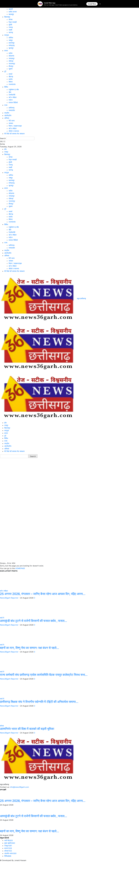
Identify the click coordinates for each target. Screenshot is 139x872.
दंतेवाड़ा (11, 61)
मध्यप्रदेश (12, 110)
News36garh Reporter (9, 598)
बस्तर (6, 51)
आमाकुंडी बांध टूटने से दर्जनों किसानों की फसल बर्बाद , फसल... (33, 621)
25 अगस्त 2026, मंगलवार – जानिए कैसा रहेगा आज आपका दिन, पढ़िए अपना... (42, 594)
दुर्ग (5, 71)
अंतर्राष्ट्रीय (7, 115)
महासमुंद (11, 14)
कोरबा (10, 19)
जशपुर (11, 40)
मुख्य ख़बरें (9, 843)
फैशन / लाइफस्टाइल (15, 126)
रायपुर (6, 152)
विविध (6, 87)
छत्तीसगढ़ (11, 108)
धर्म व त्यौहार (13, 97)
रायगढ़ (11, 27)
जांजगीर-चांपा (10, 853)
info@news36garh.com (19, 787)
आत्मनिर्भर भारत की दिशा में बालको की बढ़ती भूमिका (27, 729)
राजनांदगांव (12, 84)
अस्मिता (6, 118)
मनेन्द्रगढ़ (12, 45)
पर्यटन (10, 100)
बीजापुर (11, 66)
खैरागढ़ (11, 76)
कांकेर (10, 53)
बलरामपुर (11, 43)
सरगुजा (6, 35)
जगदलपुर (11, 58)
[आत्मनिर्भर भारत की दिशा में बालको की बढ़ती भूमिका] (16, 715)
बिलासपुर (7, 17)
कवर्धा (10, 74)
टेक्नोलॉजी (12, 95)
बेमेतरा (11, 82)
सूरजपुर (11, 48)
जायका (11, 123)
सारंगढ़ (11, 32)
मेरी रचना (12, 121)
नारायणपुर (12, 63)
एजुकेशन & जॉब (14, 89)
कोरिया (11, 38)
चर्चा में (2, 618)
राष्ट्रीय (6, 113)
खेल (10, 92)
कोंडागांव (11, 56)
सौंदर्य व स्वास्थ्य (14, 131)
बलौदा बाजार (13, 12)
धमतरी (11, 9)
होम (5, 149)
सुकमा (10, 69)
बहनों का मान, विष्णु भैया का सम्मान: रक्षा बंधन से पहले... (29, 648)
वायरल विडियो (13, 102)
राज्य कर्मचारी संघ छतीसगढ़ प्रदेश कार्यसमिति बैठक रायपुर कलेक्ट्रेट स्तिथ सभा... (44, 675)
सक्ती (10, 30)
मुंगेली (10, 25)
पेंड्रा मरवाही (13, 22)
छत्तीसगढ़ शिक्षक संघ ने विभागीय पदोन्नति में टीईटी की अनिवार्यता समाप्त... (39, 702)
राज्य (5, 105)
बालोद (10, 79)
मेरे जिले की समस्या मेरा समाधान (14, 134)
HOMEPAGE (20, 568)
